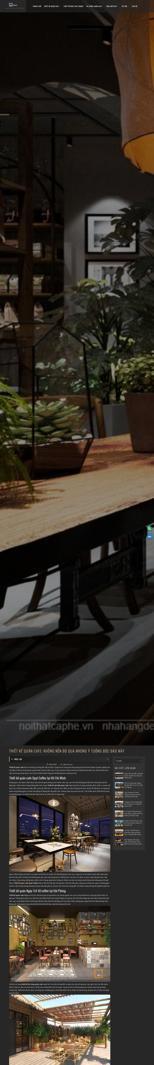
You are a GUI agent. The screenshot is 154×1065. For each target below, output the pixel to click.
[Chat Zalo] (149, 536)
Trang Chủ (37, 6)
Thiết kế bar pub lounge (73, 6)
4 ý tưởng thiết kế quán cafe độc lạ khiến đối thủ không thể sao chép (133, 813)
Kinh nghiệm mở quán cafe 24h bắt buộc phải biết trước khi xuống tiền (133, 842)
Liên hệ (134, 6)
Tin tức (124, 6)
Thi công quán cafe (94, 6)
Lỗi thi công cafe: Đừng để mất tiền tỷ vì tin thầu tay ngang (133, 785)
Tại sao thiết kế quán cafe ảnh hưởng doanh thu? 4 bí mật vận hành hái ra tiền (132, 833)
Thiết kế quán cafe (52, 6)
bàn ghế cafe (111, 6)
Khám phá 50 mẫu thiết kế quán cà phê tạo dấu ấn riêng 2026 (133, 776)
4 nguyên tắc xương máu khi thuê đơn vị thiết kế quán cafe (133, 804)
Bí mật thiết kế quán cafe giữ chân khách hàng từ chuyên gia (133, 823)
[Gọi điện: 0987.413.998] (149, 528)
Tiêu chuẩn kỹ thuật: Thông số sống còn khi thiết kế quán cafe (132, 794)
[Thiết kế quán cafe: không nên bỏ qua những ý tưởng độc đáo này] (59, 834)
